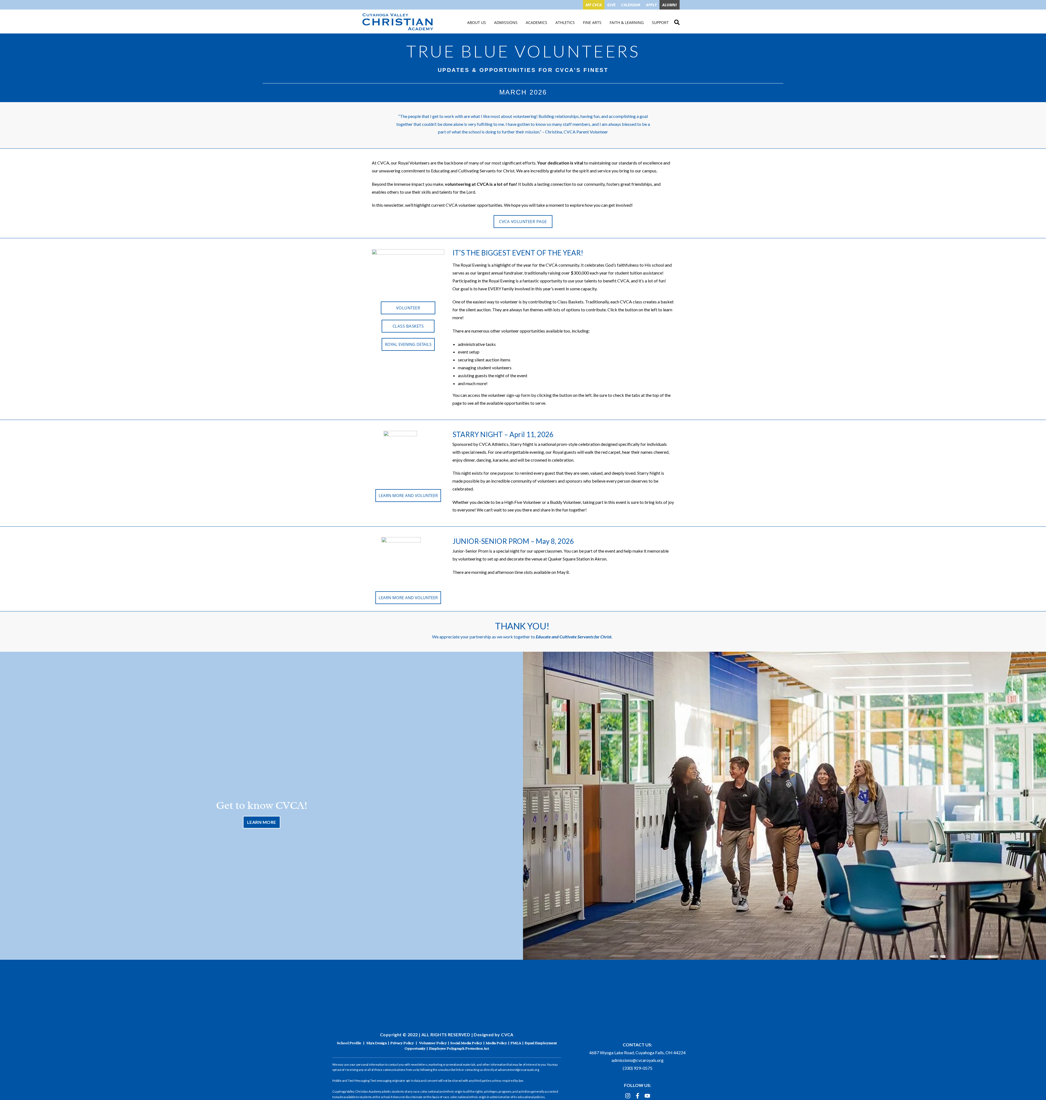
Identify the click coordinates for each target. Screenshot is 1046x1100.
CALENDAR (630, 4)
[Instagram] (628, 1096)
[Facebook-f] (637, 1096)
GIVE (611, 4)
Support (660, 22)
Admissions (506, 22)
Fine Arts (592, 22)
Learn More (261, 822)
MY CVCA (594, 4)
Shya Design (376, 1043)
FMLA (515, 1043)
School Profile (349, 1043)
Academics (536, 22)
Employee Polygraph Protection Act (459, 1048)
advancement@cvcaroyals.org (518, 1069)
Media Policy (496, 1043)
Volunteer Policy (433, 1043)
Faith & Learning (627, 22)
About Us (476, 22)
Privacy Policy (402, 1043)
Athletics (565, 22)
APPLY (651, 4)
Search (677, 21)
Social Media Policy (466, 1043)
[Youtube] (647, 1096)
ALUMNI (669, 4)
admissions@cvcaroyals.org (638, 1060)
